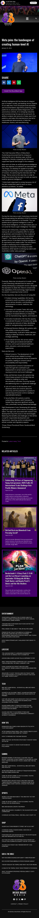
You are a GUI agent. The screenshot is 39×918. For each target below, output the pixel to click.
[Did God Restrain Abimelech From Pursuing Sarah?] (19, 527)
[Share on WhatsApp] (19, 82)
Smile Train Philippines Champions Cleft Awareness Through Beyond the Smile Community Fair (18, 662)
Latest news (13, 441)
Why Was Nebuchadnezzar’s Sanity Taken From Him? (18, 857)
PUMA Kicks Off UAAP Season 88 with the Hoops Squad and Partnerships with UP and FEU (19, 835)
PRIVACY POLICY (23, 904)
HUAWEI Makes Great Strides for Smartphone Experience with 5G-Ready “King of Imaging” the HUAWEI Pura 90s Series (17, 707)
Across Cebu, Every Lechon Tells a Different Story (18, 658)
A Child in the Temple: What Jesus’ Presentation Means (19, 868)
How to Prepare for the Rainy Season (14, 736)
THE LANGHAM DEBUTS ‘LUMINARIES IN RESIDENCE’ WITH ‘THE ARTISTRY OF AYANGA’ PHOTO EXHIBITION (18, 653)
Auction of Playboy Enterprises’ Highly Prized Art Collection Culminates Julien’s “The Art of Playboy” (19, 840)
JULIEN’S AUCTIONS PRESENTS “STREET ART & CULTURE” (18, 826)
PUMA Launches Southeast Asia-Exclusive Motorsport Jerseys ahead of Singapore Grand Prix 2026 (19, 668)
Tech (19, 441)
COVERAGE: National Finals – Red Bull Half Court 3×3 (19, 815)
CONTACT (14, 904)
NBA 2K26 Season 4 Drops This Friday (13, 806)
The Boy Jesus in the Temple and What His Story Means (19, 864)
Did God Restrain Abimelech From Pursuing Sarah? (18, 861)
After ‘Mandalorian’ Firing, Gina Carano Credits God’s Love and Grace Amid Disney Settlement (19, 732)
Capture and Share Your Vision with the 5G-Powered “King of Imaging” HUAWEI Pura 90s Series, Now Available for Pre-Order (19, 700)
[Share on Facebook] (4, 82)
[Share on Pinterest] (14, 82)
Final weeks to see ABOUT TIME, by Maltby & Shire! (17, 629)
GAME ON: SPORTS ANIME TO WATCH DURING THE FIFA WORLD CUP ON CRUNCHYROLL (17, 776)
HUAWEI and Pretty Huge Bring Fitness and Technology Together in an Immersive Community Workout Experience (18, 713)
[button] (14, 899)
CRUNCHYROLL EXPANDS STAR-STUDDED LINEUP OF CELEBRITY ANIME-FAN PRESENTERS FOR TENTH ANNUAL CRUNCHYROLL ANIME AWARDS (18, 619)
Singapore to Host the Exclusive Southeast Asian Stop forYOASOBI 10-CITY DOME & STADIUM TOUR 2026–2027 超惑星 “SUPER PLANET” (18, 674)
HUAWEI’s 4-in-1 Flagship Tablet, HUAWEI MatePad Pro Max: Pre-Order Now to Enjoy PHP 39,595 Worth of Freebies (19, 694)
